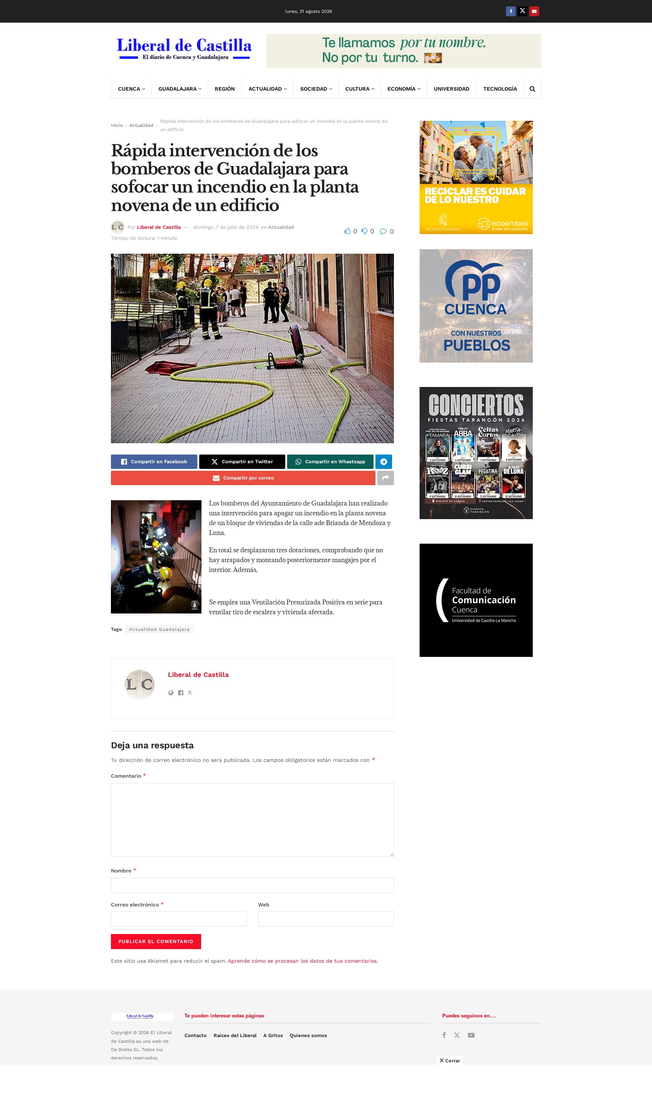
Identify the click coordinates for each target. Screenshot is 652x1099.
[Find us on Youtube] (534, 11)
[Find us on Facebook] (511, 11)
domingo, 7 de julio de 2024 (225, 227)
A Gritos (273, 1035)
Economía (401, 89)
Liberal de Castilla (159, 227)
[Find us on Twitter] (522, 11)
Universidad (451, 89)
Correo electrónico (137, 904)
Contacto (196, 1035)
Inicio (117, 125)
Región (225, 89)
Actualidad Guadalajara (159, 629)
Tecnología (500, 89)
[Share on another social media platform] (385, 478)
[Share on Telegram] (383, 462)
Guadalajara (177, 89)
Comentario (128, 775)
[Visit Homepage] (183, 51)
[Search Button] (532, 89)
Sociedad (313, 89)
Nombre (124, 870)
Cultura (357, 89)
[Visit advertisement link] (403, 51)
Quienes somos (308, 1035)
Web (263, 905)
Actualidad (265, 89)
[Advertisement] (326, 1082)
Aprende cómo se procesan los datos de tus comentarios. (303, 961)
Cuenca (129, 89)
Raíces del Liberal (235, 1035)
